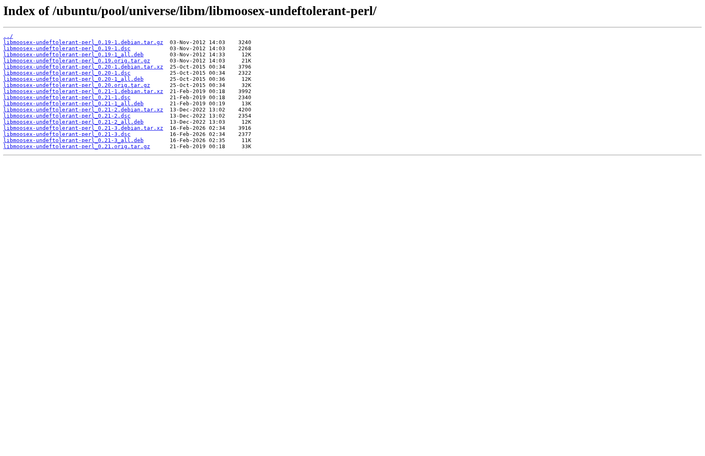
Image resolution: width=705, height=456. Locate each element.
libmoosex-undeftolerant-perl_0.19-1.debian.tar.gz (83, 42)
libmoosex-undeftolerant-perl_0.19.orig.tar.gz (76, 61)
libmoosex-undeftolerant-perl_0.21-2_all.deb (73, 122)
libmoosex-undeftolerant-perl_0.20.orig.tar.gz (76, 85)
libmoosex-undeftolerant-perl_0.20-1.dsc (67, 73)
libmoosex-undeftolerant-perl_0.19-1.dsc (67, 48)
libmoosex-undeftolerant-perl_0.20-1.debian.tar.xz (83, 67)
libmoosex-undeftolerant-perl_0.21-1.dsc (67, 97)
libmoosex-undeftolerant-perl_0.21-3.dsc (67, 134)
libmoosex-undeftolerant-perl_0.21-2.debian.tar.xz (83, 110)
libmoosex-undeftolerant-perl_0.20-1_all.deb (73, 79)
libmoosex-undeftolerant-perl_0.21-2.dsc (67, 116)
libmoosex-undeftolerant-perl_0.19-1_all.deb (73, 54)
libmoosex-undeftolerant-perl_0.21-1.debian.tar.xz (83, 91)
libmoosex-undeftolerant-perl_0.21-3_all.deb (73, 140)
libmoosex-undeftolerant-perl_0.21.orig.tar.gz (76, 146)
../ (8, 36)
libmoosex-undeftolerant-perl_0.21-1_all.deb (73, 103)
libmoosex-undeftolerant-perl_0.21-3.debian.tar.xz (83, 128)
